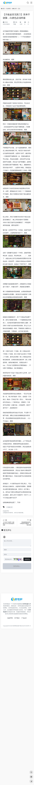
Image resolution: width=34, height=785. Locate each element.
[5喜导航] (8, 3)
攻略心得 (14, 8)
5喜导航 (15, 626)
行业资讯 (8, 8)
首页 (3, 8)
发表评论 (27, 559)
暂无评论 (7, 530)
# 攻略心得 (9, 507)
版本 (17, 31)
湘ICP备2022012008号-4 (24, 626)
